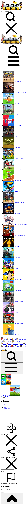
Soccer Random (18, 169)
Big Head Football (19, 323)
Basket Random (18, 81)
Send (2, 492)
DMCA (5, 407)
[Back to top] (12, 498)
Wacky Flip (17, 114)
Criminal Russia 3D (19, 301)
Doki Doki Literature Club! (21, 224)
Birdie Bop (17, 334)
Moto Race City (18, 312)
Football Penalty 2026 (19, 158)
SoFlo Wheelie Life (19, 136)
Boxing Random (18, 279)
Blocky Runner (18, 180)
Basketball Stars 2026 (19, 202)
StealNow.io (17, 103)
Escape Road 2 (18, 257)
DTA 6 (16, 268)
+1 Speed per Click (19, 191)
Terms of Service (7, 410)
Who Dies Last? (18, 125)
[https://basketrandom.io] (11, 43)
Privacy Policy (6, 408)
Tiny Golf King (18, 290)
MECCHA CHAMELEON (21, 92)
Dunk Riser (17, 213)
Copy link (3, 471)
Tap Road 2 (17, 246)
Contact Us (6, 406)
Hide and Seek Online (20, 235)
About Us (5, 404)
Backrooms (17, 147)
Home (2, 397)
